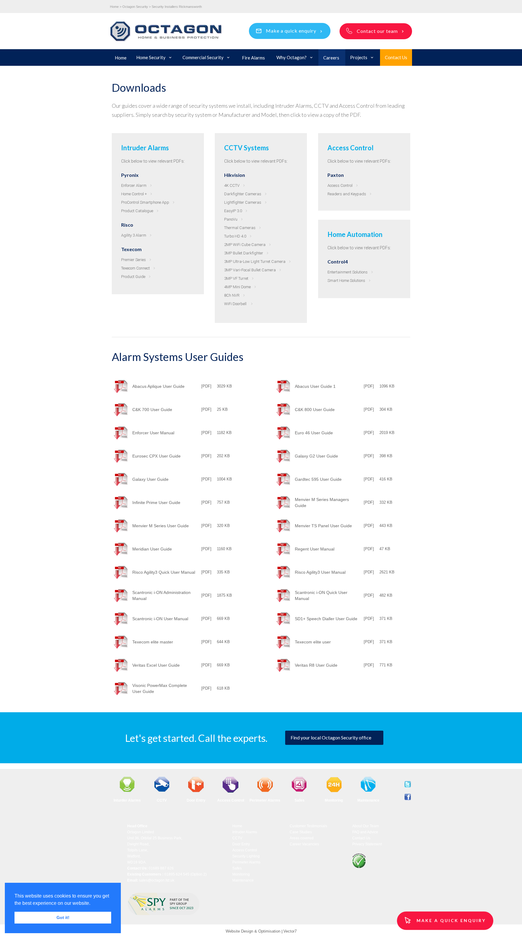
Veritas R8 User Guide (316, 665)
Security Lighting (246, 856)
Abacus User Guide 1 (315, 386)
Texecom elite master (152, 642)
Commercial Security (203, 57)
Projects (358, 57)
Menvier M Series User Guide (160, 525)
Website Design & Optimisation (254, 931)
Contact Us (396, 57)
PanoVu (230, 219)
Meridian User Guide (152, 549)
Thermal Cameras (240, 227)
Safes (237, 868)
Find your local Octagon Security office (331, 737)
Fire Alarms (253, 57)
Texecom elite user (313, 642)
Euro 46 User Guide (314, 432)
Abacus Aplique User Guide (158, 386)
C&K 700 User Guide (152, 409)
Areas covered (302, 838)
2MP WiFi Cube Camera (245, 244)
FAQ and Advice (365, 832)
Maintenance (243, 880)
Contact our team (377, 31)
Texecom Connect (135, 268)
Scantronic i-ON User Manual (160, 618)
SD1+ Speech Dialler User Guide (326, 618)
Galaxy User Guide (150, 479)
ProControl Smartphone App (145, 202)
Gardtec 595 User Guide (318, 479)
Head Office (137, 826)
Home (121, 57)
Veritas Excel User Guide (156, 665)
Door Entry (196, 800)
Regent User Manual (314, 549)
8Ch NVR (232, 295)
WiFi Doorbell (235, 304)
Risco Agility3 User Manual (320, 572)
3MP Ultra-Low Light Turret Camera (254, 261)
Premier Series (133, 259)
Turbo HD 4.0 (235, 236)
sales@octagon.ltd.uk (156, 880)
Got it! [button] (62, 917)
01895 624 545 (176, 874)
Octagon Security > (136, 6)
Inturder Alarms (127, 800)
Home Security (151, 57)
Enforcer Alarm (134, 185)
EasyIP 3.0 (233, 211)
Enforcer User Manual (153, 432)
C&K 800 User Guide (315, 409)
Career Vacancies (304, 844)
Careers (331, 57)
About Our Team (365, 826)
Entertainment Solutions (347, 272)
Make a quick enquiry (291, 31)
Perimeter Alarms (265, 800)
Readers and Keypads (346, 194)
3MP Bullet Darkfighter (243, 253)
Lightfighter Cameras (242, 202)
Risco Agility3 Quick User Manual (163, 572)
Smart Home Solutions (346, 280)
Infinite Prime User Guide (156, 502)
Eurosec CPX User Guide (156, 456)
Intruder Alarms (244, 832)
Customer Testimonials (308, 826)
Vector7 (290, 931)
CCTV (237, 838)
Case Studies (301, 832)
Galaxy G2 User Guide (316, 456)
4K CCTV (232, 185)
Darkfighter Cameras (242, 194)
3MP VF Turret (236, 278)
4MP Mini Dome (237, 287)
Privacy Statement (367, 844)
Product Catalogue (137, 211)
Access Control (340, 185)
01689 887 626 (161, 868)
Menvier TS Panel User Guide (323, 525)
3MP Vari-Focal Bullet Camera (250, 270)
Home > (115, 6)
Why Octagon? (291, 57)
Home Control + (134, 194)
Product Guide (133, 276)
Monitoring (241, 874)
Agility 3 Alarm (133, 235)
